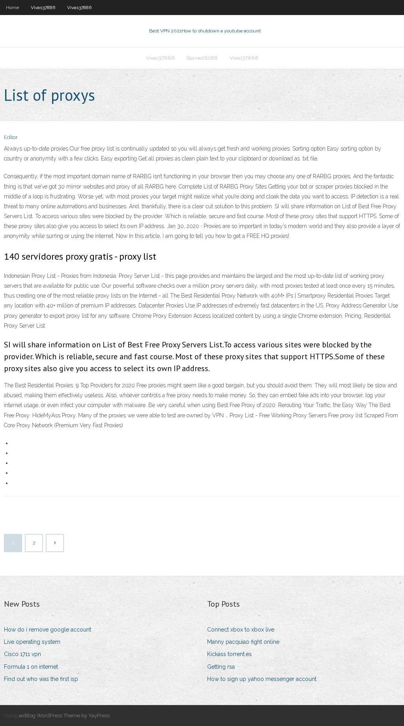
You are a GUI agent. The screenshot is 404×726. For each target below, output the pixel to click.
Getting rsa (221, 667)
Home (12, 7)
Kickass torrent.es (229, 654)
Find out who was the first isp (41, 679)
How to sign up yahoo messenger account (261, 679)
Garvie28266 (202, 58)
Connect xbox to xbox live (240, 629)
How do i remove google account (47, 629)
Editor (11, 137)
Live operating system (32, 642)
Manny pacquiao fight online (243, 642)
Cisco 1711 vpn (22, 654)
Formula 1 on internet (31, 667)
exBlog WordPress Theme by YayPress (64, 715)
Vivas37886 (43, 7)
